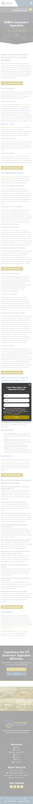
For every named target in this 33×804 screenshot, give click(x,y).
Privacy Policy (15, 412)
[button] (30, 385)
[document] (16, 402)
